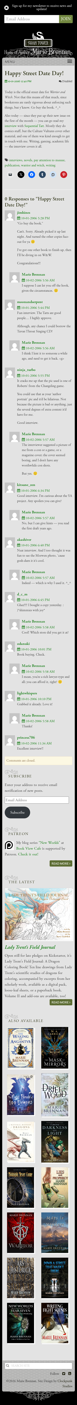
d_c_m (22, 594)
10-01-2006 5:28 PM (35, 218)
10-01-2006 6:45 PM (35, 600)
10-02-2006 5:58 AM (40, 627)
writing (50, 165)
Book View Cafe (28, 848)
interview (11, 126)
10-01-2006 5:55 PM (35, 376)
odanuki (23, 643)
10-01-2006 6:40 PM (35, 545)
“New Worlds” (49, 842)
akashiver (24, 539)
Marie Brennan (33, 274)
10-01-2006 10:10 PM (36, 699)
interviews (15, 160)
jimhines (23, 212)
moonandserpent (30, 301)
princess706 (26, 737)
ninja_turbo (26, 369)
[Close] (6, 8)
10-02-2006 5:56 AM (40, 280)
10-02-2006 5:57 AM (40, 440)
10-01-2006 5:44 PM (35, 308)
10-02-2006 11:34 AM (36, 743)
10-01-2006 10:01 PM (36, 649)
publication (12, 165)
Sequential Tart (34, 126)
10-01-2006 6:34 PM (35, 491)
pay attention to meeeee (49, 160)
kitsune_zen (26, 484)
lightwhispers (27, 693)
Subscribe (17, 812)
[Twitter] (63, 1374)
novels (28, 160)
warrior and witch (32, 165)
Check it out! (28, 854)
